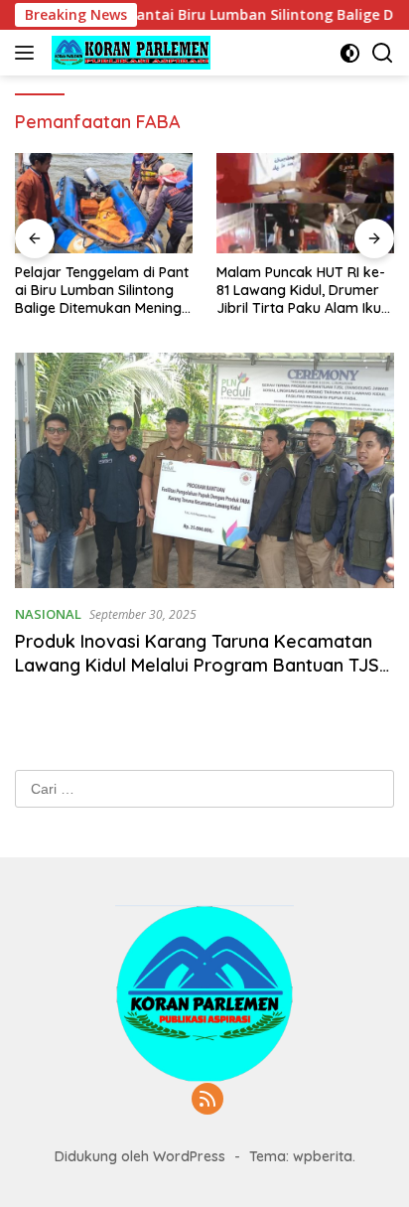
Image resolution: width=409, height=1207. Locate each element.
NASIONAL (48, 614)
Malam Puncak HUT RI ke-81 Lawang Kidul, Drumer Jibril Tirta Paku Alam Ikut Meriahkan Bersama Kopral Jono (301, 290)
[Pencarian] (382, 53)
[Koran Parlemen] (128, 53)
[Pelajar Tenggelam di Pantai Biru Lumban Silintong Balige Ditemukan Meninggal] (104, 203)
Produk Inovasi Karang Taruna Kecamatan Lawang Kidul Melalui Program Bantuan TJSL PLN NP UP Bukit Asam (201, 664)
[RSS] (207, 1100)
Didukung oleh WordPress (140, 1156)
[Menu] (28, 53)
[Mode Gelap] (350, 53)
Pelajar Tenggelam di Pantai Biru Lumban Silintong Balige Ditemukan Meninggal (103, 290)
